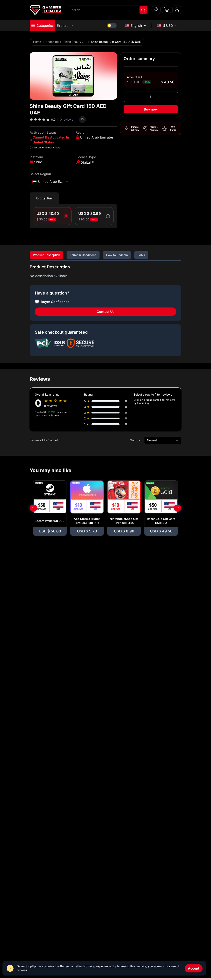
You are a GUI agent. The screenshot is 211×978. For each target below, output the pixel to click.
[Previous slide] (33, 508)
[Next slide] (177, 508)
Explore (62, 25)
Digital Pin (44, 198)
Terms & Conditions (83, 255)
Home (37, 41)
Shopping (52, 41)
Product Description (46, 255)
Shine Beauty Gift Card (74, 41)
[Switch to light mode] (112, 25)
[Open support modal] (156, 10)
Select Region (40, 174)
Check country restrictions (45, 147)
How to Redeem (117, 255)
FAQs (141, 255)
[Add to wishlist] (82, 119)
